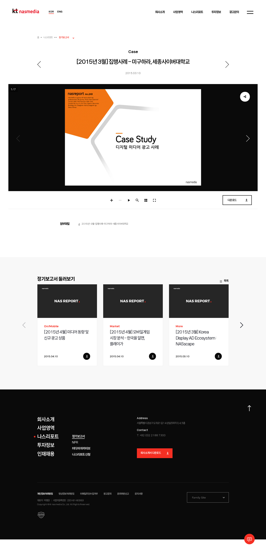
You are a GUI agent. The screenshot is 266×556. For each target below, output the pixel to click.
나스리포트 (48, 37)
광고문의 (107, 493)
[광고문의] (249, 539)
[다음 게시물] (227, 64)
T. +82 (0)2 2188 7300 (151, 435)
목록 (226, 281)
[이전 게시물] (39, 64)
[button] (242, 325)
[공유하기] (245, 97)
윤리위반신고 (123, 493)
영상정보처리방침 (66, 493)
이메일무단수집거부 (89, 493)
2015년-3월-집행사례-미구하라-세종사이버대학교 (105, 224)
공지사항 (139, 493)
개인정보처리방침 (45, 493)
